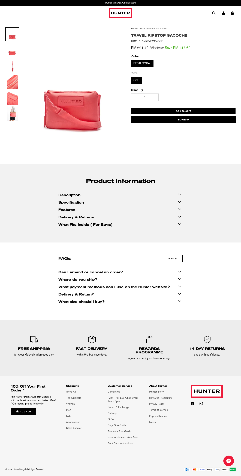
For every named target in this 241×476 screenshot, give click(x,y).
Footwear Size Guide (119, 431)
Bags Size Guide (117, 425)
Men (68, 409)
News (152, 421)
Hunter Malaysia (20, 469)
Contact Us (114, 391)
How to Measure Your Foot (123, 437)
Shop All (71, 391)
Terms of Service (158, 409)
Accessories (73, 421)
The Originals (73, 397)
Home (134, 28)
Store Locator (74, 427)
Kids (68, 415)
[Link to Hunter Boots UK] (207, 393)
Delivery (112, 413)
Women (70, 403)
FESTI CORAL (142, 63)
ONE (136, 80)
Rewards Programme (161, 397)
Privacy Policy (156, 403)
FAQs (111, 419)
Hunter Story (156, 391)
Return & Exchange (118, 407)
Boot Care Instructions (120, 443)
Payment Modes (158, 415)
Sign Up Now (23, 411)
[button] (213, 13)
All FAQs (172, 258)
